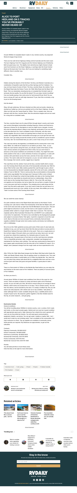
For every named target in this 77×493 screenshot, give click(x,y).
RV (42, 8)
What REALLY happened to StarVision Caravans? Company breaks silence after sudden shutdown (32, 442)
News (38, 8)
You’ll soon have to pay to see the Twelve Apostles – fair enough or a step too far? (22, 416)
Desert (28, 366)
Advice (15, 8)
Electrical (22, 8)
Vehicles (55, 8)
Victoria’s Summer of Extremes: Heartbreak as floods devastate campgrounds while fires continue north (36, 418)
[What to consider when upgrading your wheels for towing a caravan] (6, 442)
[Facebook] (10, 380)
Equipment (31, 8)
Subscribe (33, 476)
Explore (35, 366)
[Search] (67, 3)
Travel (48, 8)
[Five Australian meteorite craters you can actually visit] (49, 407)
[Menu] (71, 3)
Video (61, 8)
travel (17, 370)
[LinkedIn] (48, 380)
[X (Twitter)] (23, 380)
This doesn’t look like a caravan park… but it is (9, 414)
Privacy (44, 476)
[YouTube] (40, 480)
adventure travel (9, 366)
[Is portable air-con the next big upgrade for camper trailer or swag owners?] (42, 442)
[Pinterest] (36, 380)
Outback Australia (45, 366)
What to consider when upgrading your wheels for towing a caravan (14, 442)
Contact (39, 476)
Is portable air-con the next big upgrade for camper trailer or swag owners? (50, 442)
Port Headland (9, 370)
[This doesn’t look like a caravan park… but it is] (9, 407)
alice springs (20, 366)
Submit (38, 466)
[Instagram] (37, 480)
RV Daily (5, 40)
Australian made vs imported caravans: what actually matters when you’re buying (68, 442)
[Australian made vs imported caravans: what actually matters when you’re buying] (60, 442)
